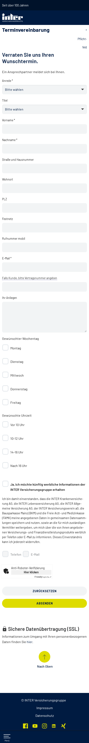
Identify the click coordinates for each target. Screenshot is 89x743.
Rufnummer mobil (13, 238)
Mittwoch (17, 375)
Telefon (15, 554)
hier (29, 642)
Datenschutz (44, 715)
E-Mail (35, 554)
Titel (4, 100)
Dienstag (16, 362)
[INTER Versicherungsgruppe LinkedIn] (54, 725)
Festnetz (7, 219)
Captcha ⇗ (43, 577)
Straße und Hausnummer (18, 159)
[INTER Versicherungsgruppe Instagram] (44, 725)
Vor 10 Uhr (17, 425)
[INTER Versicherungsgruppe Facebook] (25, 725)
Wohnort (7, 179)
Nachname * (9, 140)
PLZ (4, 199)
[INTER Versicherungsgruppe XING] (63, 725)
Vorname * (8, 120)
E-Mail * (7, 258)
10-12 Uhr (17, 438)
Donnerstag (19, 389)
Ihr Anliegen (9, 298)
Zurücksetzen (45, 591)
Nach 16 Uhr (18, 466)
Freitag (15, 402)
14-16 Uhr (16, 452)
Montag (15, 348)
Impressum (44, 708)
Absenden (44, 603)
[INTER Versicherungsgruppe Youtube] (34, 725)
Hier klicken (31, 572)
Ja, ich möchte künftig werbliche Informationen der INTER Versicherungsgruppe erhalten (47, 487)
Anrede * (7, 80)
